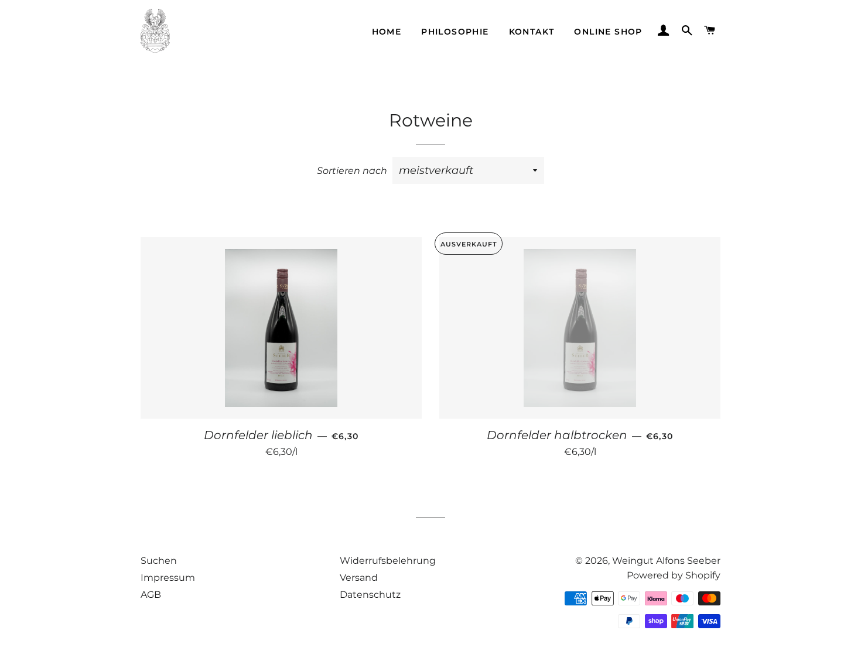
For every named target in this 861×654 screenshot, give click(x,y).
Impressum (168, 577)
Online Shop (608, 31)
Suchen (159, 560)
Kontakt (532, 31)
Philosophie (454, 31)
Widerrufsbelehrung (388, 560)
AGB (151, 594)
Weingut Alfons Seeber (666, 560)
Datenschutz (370, 594)
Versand (359, 577)
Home (387, 31)
